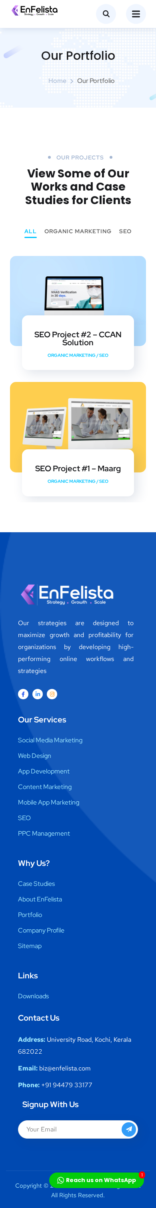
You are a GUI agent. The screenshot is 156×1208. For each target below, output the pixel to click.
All (30, 231)
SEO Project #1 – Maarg (78, 468)
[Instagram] (52, 694)
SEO (125, 231)
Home (57, 81)
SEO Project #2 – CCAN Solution (78, 338)
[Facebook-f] (23, 694)
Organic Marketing (78, 231)
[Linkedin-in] (37, 694)
